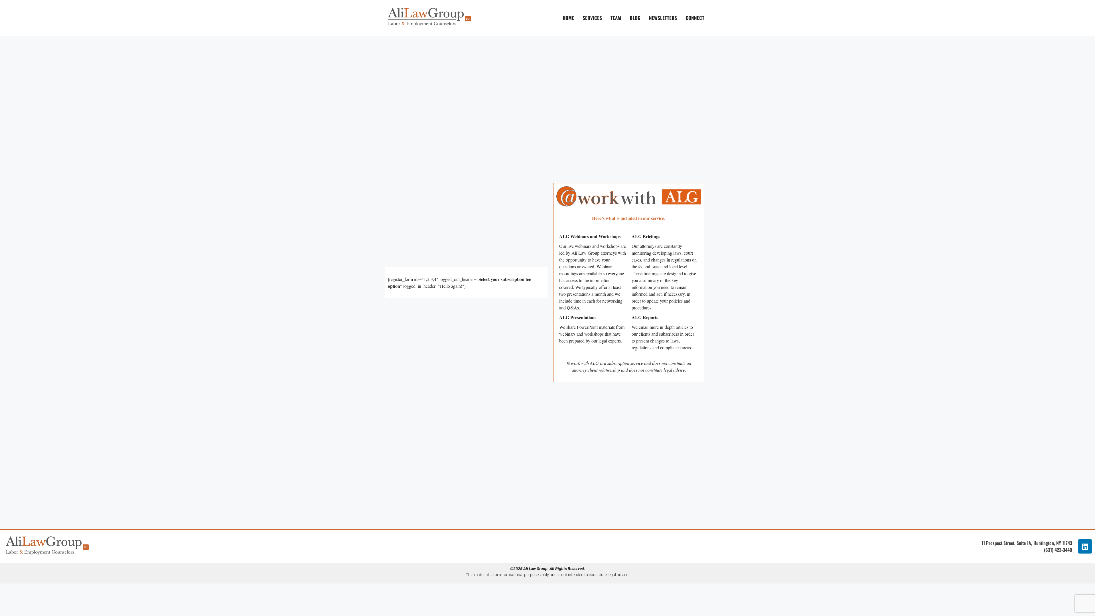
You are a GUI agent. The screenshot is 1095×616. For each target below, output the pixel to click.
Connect (695, 17)
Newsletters (663, 17)
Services (592, 17)
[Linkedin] (1085, 546)
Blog (635, 17)
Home (568, 17)
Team (616, 17)
